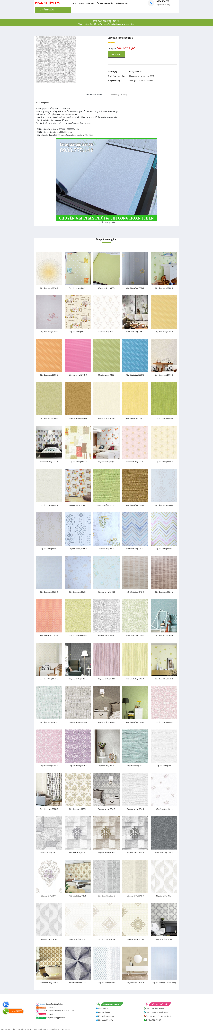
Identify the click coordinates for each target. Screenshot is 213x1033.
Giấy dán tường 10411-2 (77, 592)
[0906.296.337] (6, 1011)
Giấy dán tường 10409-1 (135, 548)
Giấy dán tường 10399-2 (164, 462)
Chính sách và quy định (106, 1008)
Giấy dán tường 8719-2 (106, 939)
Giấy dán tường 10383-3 (78, 375)
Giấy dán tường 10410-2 (49, 592)
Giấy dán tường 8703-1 (135, 809)
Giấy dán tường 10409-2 (164, 548)
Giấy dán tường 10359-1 (164, 288)
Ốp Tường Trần (105, 3)
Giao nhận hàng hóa (105, 1020)
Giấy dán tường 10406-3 (78, 548)
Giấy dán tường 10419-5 (164, 635)
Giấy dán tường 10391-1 (49, 462)
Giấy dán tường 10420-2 (49, 679)
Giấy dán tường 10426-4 (49, 766)
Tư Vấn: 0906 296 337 (153, 1020)
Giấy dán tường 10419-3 (121, 24)
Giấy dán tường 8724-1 (164, 939)
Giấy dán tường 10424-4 (78, 722)
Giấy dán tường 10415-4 (49, 635)
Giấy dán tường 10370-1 (106, 331)
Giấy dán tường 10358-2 (135, 288)
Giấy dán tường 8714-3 (77, 896)
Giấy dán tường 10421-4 (135, 679)
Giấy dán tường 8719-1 (78, 939)
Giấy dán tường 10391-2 (78, 462)
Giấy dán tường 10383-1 (164, 331)
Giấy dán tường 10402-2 (49, 505)
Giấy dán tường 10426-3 (164, 722)
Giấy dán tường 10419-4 (135, 635)
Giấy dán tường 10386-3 (49, 418)
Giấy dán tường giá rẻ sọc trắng (164, 983)
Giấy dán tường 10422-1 (164, 679)
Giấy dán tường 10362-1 (78, 331)
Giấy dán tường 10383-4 (106, 375)
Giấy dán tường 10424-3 (49, 722)
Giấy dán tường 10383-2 (49, 375)
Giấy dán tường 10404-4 (106, 505)
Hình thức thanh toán (106, 1016)
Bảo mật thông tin (104, 1012)
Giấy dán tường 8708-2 (106, 852)
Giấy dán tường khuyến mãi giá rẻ (158, 1016)
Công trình (122, 3)
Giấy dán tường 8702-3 (106, 809)
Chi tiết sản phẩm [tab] (94, 95)
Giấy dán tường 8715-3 (135, 896)
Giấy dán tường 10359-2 (49, 331)
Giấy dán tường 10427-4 (106, 766)
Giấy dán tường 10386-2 (164, 375)
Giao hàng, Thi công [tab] (118, 95)
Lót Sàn (90, 3)
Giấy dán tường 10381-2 (135, 331)
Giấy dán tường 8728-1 (106, 983)
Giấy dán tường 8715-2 (106, 896)
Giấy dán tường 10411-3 (106, 592)
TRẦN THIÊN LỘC (48, 3)
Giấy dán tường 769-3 (135, 766)
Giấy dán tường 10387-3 (135, 418)
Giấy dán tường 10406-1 (164, 505)
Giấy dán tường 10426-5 (78, 766)
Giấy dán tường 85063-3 (49, 809)
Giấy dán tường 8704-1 (164, 809)
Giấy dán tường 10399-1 (135, 462)
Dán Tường (78, 3)
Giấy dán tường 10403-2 (78, 505)
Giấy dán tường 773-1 (164, 766)
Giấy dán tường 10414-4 (164, 592)
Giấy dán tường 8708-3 (135, 852)
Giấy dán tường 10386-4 (78, 418)
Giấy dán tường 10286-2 (49, 288)
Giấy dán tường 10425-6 (135, 722)
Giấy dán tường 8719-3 (135, 939)
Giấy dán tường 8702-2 (77, 809)
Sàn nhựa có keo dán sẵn (155, 1008)
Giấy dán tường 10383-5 (135, 375)
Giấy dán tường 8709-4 (164, 852)
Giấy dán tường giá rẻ (99, 24)
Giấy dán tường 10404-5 (135, 505)
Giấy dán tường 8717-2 (49, 939)
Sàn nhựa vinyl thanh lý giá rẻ (157, 1012)
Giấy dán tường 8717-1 (164, 896)
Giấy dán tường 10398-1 (106, 462)
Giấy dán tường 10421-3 (106, 679)
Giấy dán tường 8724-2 (49, 983)
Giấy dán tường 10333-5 (106, 288)
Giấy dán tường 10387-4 (164, 418)
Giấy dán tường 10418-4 (78, 635)
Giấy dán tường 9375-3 (135, 983)
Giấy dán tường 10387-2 (106, 418)
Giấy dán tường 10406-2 (49, 548)
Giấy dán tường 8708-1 (77, 852)
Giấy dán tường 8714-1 (49, 896)
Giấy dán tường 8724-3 (77, 983)
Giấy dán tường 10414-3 (135, 592)
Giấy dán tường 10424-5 (106, 722)
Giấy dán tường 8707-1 (49, 852)
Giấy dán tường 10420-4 (78, 679)
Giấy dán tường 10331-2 (78, 288)
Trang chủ (82, 24)
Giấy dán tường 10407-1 (106, 548)
